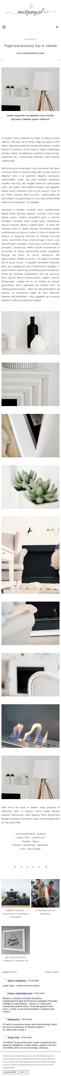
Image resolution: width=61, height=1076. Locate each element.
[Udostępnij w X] (46, 867)
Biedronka (43, 844)
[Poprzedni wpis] (2, 60)
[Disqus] (30, 1012)
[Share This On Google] (39, 867)
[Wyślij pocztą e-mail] (21, 867)
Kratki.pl (41, 833)
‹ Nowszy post (9, 972)
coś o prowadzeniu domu (30, 53)
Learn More (10, 1072)
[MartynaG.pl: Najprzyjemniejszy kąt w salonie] (30, 10)
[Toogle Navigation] (4, 27)
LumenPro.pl (38, 837)
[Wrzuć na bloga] (15, 867)
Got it (23, 1072)
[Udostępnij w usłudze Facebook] (27, 867)
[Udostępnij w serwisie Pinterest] (33, 867)
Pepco (35, 841)
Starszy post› (52, 972)
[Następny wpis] (58, 60)
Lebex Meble (34, 848)
